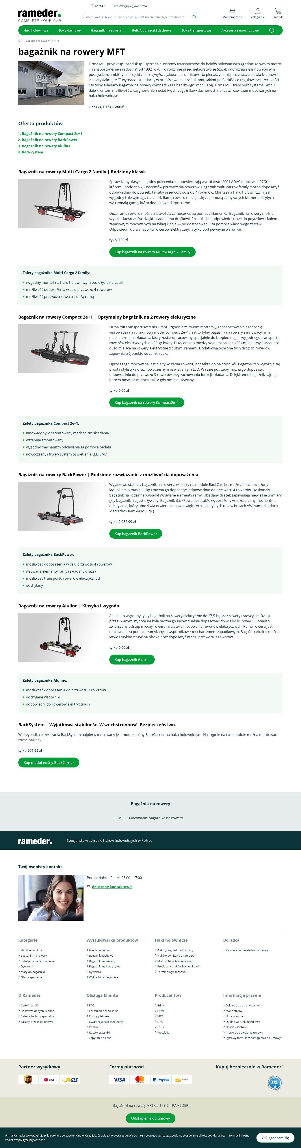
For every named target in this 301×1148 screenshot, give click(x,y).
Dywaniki (27, 966)
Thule (161, 1027)
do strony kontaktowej (112, 886)
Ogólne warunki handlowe (243, 1022)
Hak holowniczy (99, 950)
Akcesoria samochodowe (240, 30)
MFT (121, 818)
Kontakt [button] (100, 6)
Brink (160, 1005)
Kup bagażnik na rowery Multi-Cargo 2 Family (152, 252)
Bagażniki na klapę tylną (104, 966)
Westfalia (163, 1032)
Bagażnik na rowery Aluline (46, 146)
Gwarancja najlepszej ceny (106, 1022)
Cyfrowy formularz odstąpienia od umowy (253, 1038)
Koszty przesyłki (99, 1032)
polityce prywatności (31, 1140)
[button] (258, 13)
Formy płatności (99, 1016)
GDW (160, 1011)
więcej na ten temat (108, 106)
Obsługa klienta (102, 995)
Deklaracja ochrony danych (243, 1005)
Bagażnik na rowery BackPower (49, 139)
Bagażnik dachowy (101, 956)
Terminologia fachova (171, 972)
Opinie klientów (236, 1027)
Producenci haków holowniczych (178, 966)
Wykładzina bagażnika (103, 977)
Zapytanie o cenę (100, 1038)
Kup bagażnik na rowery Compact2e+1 (147, 402)
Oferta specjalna (31, 977)
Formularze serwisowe (103, 1011)
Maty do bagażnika (33, 972)
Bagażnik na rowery (150, 803)
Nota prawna (234, 1016)
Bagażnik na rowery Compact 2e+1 (52, 133)
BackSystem (32, 152)
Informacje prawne (242, 995)
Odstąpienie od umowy (150, 1118)
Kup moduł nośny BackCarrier (49, 762)
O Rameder (29, 995)
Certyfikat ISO (30, 1005)
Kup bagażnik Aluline (132, 659)
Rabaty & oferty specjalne (37, 1016)
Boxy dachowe (70, 30)
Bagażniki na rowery (106, 30)
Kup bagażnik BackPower (136, 533)
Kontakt (94, 1027)
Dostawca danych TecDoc (37, 1011)
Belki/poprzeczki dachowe (151, 30)
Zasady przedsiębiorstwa (37, 1022)
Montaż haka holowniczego (175, 961)
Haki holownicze (36, 30)
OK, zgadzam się (275, 1137)
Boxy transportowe (196, 30)
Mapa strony (234, 1011)
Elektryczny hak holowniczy (175, 950)
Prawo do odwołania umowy (244, 1032)
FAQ (92, 1005)
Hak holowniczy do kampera (176, 956)
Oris (160, 1022)
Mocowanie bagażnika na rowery (156, 818)
